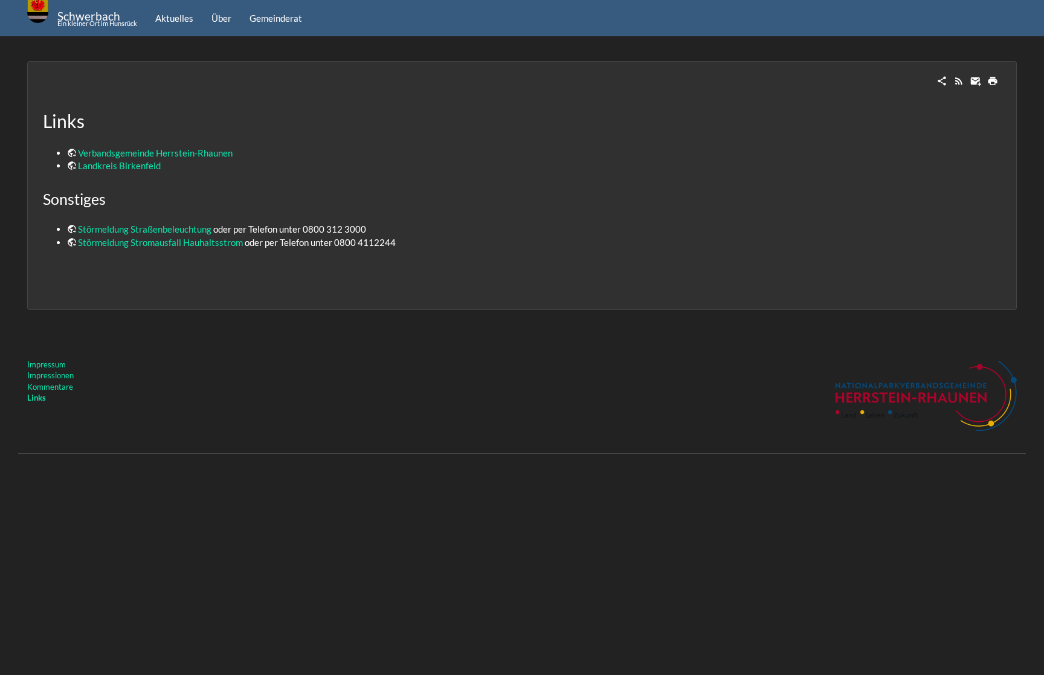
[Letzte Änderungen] (958, 79)
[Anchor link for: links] (94, 120)
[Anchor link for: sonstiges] (113, 198)
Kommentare (50, 387)
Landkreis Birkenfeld (119, 165)
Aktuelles (174, 18)
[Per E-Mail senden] (975, 79)
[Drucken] (992, 79)
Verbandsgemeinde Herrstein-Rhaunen (155, 152)
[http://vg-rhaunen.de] (926, 395)
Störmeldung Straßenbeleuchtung (144, 229)
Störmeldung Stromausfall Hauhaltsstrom (160, 242)
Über (221, 18)
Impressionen (50, 375)
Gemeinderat (276, 18)
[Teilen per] (941, 79)
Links (36, 397)
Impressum (46, 364)
